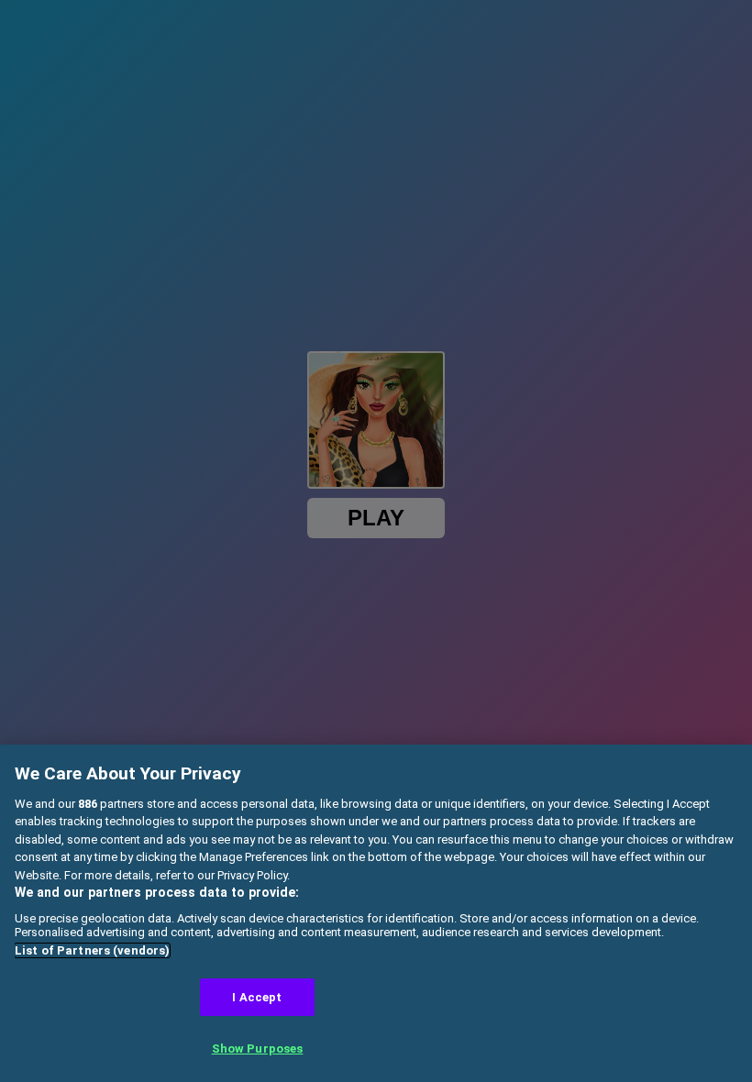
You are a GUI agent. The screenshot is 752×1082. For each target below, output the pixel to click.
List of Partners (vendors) (92, 950)
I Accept (257, 997)
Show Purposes (258, 1048)
